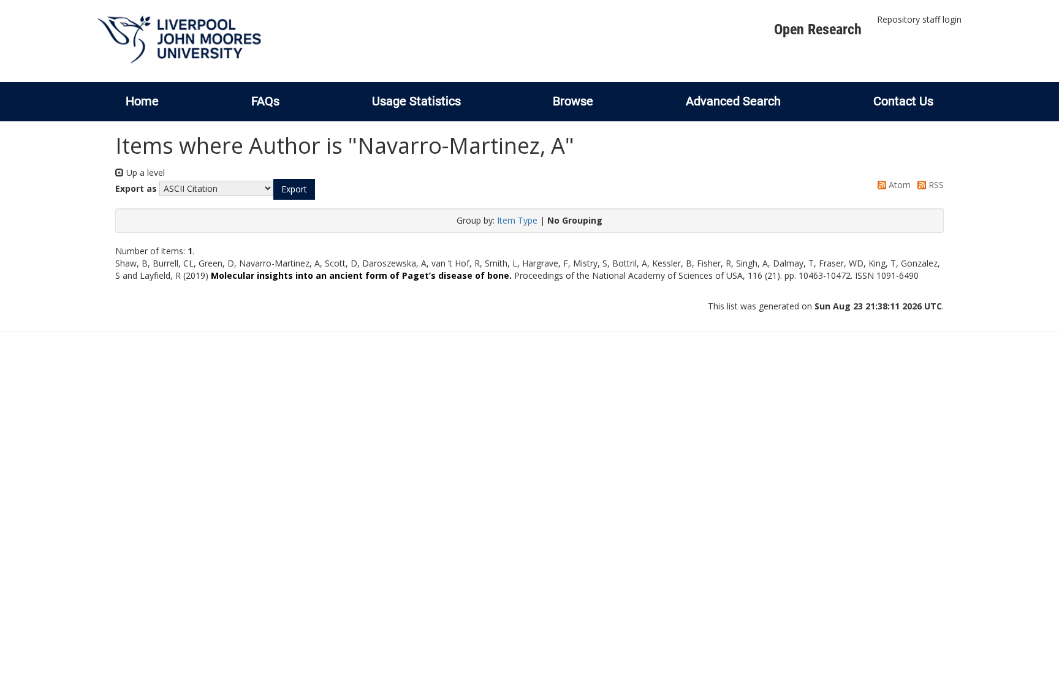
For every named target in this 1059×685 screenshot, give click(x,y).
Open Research (818, 29)
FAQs (265, 101)
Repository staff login (919, 19)
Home (142, 101)
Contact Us (903, 101)
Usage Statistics (416, 101)
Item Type (517, 220)
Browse (573, 101)
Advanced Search (733, 101)
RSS (935, 185)
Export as (136, 188)
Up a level (144, 172)
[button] (294, 189)
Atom (898, 185)
